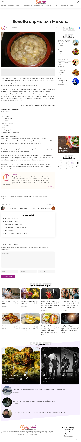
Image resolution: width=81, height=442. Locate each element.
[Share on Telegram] (77, 28)
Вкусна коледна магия (15, 196)
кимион (28, 196)
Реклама (68, 434)
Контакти (68, 430)
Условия (68, 432)
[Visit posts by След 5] (3, 28)
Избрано (40, 345)
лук (40, 196)
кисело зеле (34, 196)
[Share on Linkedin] (74, 28)
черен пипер (13, 198)
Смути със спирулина (13, 224)
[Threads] (78, 165)
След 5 (8, 28)
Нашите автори (68, 428)
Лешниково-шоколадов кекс (16, 227)
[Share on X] (69, 28)
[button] (3, 2)
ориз (45, 196)
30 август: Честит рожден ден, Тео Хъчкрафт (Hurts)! (64, 80)
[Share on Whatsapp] (72, 28)
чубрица (20, 198)
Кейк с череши (10, 230)
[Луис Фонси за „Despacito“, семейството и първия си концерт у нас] (7, 413)
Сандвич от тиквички (10, 326)
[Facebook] (60, 165)
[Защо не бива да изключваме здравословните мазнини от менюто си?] (50, 318)
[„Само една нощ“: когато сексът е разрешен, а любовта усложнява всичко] (70, 293)
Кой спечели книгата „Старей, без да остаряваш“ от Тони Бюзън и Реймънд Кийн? (64, 61)
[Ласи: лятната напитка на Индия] (30, 318)
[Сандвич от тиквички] (75, 72)
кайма (24, 196)
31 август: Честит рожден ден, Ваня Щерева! (64, 41)
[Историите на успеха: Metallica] (60, 365)
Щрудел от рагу (11, 218)
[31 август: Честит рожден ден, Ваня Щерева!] (75, 42)
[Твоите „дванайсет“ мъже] (11, 293)
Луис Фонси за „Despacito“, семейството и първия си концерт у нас (39, 412)
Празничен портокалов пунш (16, 233)
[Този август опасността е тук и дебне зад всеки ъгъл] (7, 402)
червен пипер (5, 198)
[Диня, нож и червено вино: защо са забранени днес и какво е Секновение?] (50, 293)
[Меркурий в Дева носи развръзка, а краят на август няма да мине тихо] (70, 318)
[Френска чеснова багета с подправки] (21, 365)
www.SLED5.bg (49, 187)
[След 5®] (40, 2)
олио (42, 196)
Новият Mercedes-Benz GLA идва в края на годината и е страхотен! (39, 390)
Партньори (68, 436)
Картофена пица (11, 221)
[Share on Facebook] (67, 28)
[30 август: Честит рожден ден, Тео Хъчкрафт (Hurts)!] (75, 81)
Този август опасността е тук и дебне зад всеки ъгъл (34, 401)
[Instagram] (72, 165)
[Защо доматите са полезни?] (75, 51)
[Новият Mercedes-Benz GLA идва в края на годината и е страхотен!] (7, 390)
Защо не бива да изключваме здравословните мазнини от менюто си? (49, 330)
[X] (66, 165)
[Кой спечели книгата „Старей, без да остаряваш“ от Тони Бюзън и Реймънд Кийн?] (75, 62)
